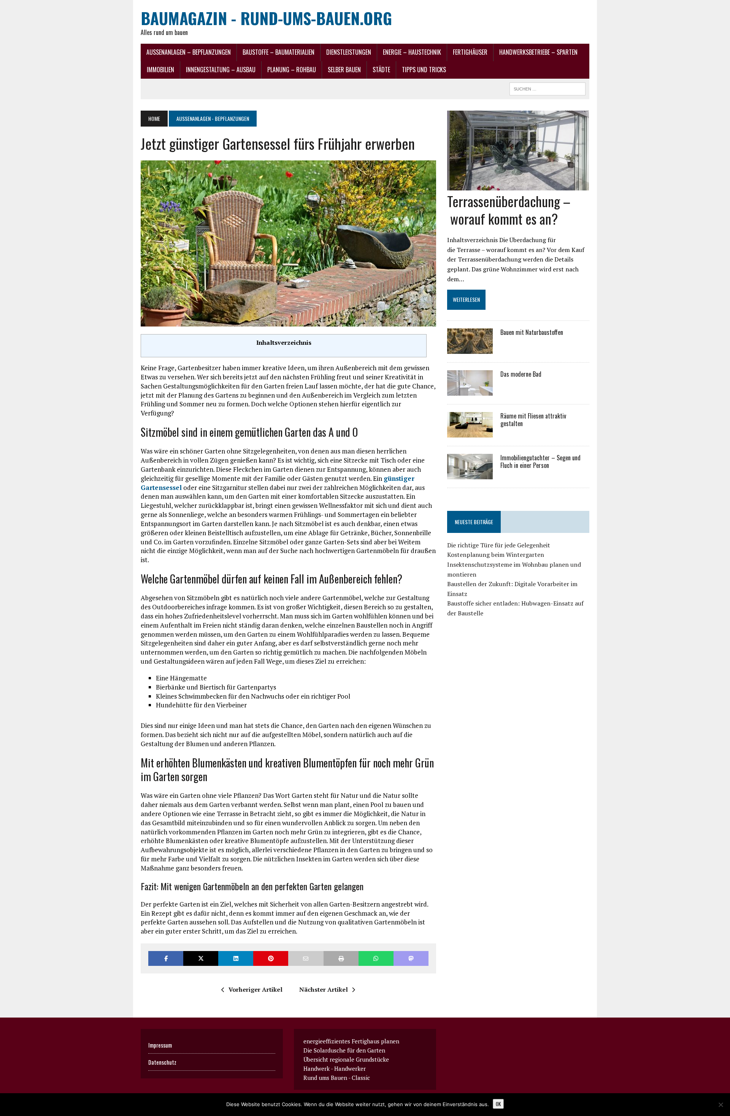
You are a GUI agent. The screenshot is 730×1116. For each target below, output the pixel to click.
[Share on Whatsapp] (376, 958)
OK (498, 1104)
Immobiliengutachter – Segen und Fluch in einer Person (540, 461)
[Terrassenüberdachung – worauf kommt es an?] (518, 185)
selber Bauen (344, 69)
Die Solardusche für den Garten (344, 1050)
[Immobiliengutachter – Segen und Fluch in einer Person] (470, 474)
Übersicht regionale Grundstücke (346, 1059)
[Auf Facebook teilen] (165, 958)
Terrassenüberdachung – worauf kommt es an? (508, 210)
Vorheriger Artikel (255, 989)
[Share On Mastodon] (411, 958)
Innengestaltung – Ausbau (221, 69)
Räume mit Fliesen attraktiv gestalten (533, 419)
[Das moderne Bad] (470, 390)
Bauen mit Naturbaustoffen (531, 332)
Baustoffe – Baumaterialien (278, 52)
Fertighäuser (470, 52)
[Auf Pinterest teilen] (270, 958)
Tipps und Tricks (424, 69)
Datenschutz (162, 1062)
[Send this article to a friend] (305, 958)
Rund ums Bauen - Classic (336, 1077)
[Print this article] (341, 958)
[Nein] (720, 1104)
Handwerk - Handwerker (334, 1068)
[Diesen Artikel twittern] (200, 958)
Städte (381, 69)
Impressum (160, 1045)
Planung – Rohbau (291, 69)
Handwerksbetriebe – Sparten (538, 52)
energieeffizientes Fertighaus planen (351, 1041)
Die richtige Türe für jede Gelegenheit (498, 545)
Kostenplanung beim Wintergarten (495, 554)
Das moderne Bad (520, 374)
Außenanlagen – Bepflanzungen (188, 52)
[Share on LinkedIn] (235, 958)
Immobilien (160, 69)
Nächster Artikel (323, 989)
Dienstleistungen (348, 52)
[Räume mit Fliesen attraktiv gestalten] (470, 432)
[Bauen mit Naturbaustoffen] (470, 348)
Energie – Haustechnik (412, 52)
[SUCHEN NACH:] (547, 87)
